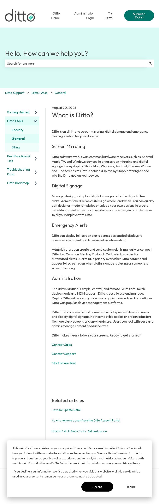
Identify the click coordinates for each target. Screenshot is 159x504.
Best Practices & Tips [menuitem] (18, 158)
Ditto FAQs (39, 93)
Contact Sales (62, 344)
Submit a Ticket (139, 15)
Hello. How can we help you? (46, 53)
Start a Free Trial (64, 363)
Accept (97, 486)
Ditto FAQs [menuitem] (15, 121)
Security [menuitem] (17, 130)
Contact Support (64, 354)
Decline (131, 486)
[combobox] (75, 63)
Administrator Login (84, 15)
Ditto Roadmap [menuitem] (18, 183)
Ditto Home (55, 15)
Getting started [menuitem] (18, 112)
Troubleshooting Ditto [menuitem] (18, 171)
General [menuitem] (18, 138)
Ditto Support (14, 93)
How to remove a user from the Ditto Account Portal (86, 420)
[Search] (150, 63)
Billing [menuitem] (16, 147)
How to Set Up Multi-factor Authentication (79, 431)
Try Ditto (109, 15)
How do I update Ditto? (66, 410)
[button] (36, 112)
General (60, 93)
